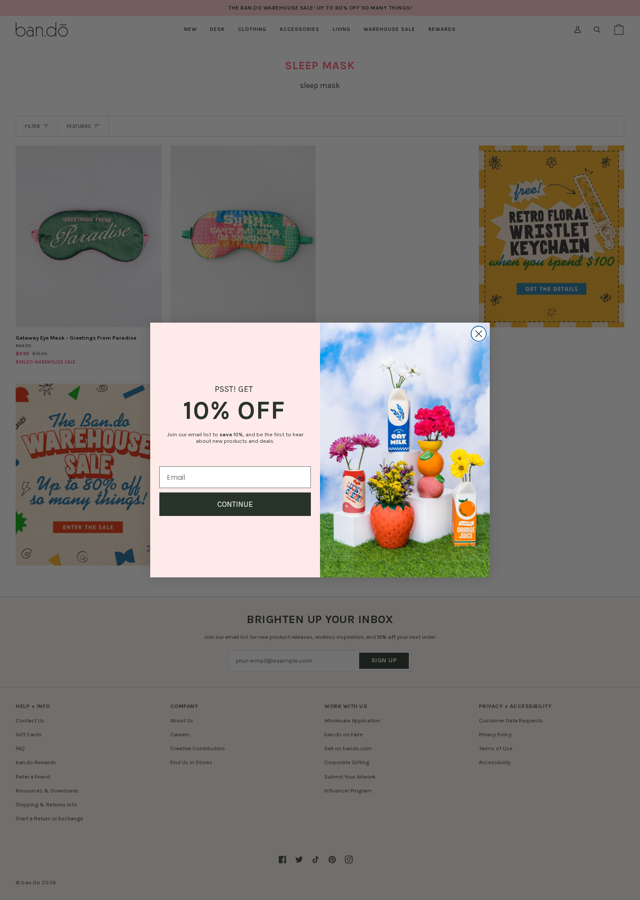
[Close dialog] (478, 333)
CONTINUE (235, 504)
